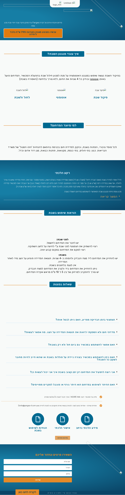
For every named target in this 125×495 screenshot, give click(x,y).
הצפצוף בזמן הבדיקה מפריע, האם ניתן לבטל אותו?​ (85, 319)
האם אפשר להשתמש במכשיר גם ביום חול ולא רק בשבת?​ (81, 344)
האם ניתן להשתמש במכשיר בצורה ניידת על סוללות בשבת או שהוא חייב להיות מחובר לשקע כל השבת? (66, 358)
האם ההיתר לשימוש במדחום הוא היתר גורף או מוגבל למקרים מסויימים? (73, 384)
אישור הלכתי (62, 427)
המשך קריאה (109, 196)
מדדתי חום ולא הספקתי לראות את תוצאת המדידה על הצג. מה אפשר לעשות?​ (69, 332)
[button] (62, 196)
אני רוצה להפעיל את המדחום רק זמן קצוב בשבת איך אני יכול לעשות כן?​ (72, 372)
